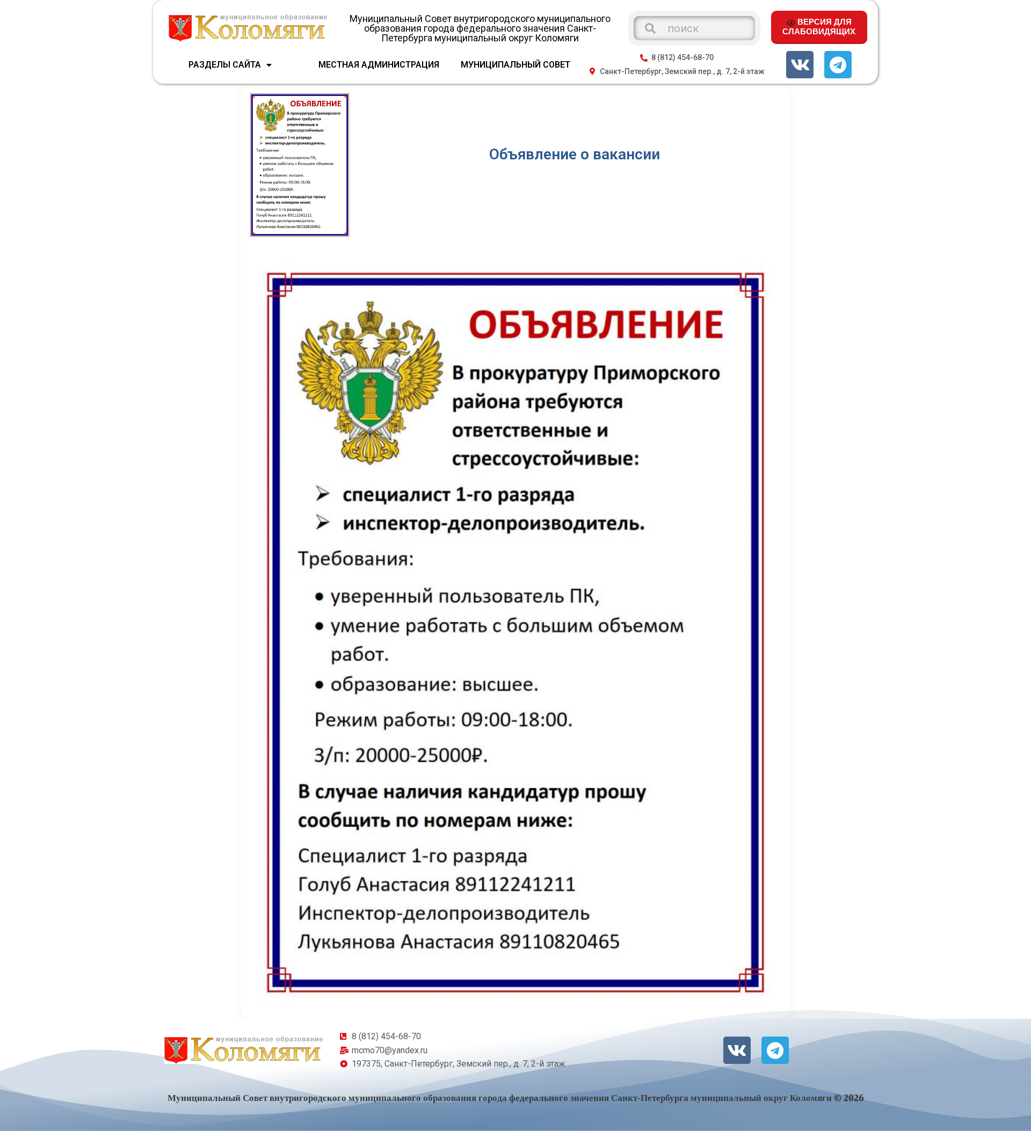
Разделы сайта (224, 65)
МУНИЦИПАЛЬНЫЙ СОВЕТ (515, 65)
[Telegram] (838, 64)
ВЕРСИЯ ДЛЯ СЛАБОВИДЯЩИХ (818, 26)
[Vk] (800, 64)
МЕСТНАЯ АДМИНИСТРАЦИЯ (378, 65)
